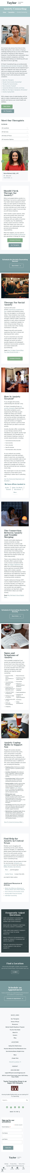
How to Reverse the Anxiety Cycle (14, 891)
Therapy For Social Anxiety (9, 84)
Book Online (7, 106)
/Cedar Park (15, 1058)
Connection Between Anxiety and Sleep (13, 88)
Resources (15, 1024)
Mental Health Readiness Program (15, 1027)
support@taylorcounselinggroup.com (15, 1073)
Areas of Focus (15, 1021)
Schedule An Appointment (14, 998)
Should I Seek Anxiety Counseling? (12, 82)
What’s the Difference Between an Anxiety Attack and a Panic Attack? (15, 889)
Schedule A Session (15, 240)
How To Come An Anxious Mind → (14, 822)
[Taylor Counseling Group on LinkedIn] (7, 1107)
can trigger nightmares (14, 564)
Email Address (6, 1127)
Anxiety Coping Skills (8, 92)
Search (27, 1100)
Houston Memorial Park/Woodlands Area (15, 1048)
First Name (5, 1133)
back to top (14, 1111)
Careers (15, 1035)
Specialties (11, 12)
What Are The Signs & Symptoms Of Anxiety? (14, 90)
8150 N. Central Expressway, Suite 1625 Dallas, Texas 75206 (15, 1076)
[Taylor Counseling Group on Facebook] (15, 1107)
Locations (12, 1169)
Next (27, 161)
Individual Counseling (11, 895)
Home (4, 12)
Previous (2, 161)
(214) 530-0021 (15, 1070)
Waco (15, 492)
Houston (8, 489)
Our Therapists (8, 111)
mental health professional (17, 234)
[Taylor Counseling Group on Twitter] (11, 1107)
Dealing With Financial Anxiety (13, 893)
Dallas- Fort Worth (17, 487)
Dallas (5, 867)
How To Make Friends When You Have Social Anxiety (14, 351)
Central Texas (9, 874)
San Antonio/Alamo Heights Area (15, 1051)
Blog (15, 1038)
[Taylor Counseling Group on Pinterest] (23, 1107)
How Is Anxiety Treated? (9, 86)
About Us (15, 1032)
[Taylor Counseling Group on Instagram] (19, 1107)
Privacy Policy (13, 1164)
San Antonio (17, 489)
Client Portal (3, 1169)
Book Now (17, 1169)
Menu (2, 1171)
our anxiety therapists (13, 407)
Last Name (5, 1139)
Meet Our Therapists (8, 80)
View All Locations (14, 1062)
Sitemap (6, 1164)
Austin (7, 487)
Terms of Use (21, 1164)
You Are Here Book (15, 1030)
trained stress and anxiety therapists (11, 66)
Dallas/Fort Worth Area (15, 1046)
